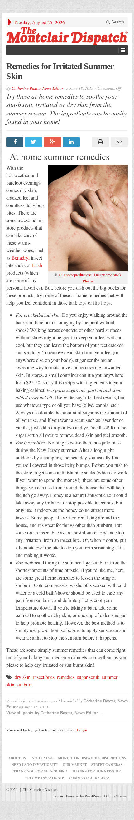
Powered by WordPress (83, 795)
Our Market (75, 764)
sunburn (25, 684)
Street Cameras (106, 764)
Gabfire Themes (116, 795)
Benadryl (21, 257)
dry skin (23, 677)
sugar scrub (88, 677)
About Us (17, 758)
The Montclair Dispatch (38, 789)
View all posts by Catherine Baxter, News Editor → (54, 713)
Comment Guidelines (89, 777)
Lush (37, 265)
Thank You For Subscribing (40, 771)
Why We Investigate (44, 777)
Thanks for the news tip (96, 771)
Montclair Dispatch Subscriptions (92, 758)
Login (82, 730)
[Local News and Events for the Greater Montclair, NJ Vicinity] (67, 36)
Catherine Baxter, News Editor (37, 88)
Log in (58, 795)
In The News (42, 758)
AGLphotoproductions (75, 274)
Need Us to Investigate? (35, 764)
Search (117, 22)
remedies (65, 677)
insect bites (44, 677)
